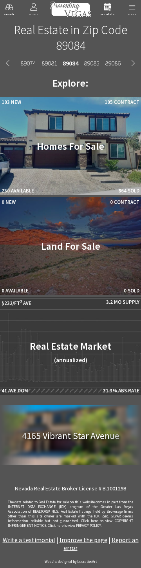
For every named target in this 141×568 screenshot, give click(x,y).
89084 (70, 63)
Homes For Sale (70, 146)
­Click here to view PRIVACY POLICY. (74, 525)
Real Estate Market (70, 352)
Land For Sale (70, 246)
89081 (49, 63)
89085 (91, 63)
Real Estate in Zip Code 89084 (70, 37)
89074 (28, 63)
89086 (113, 63)
